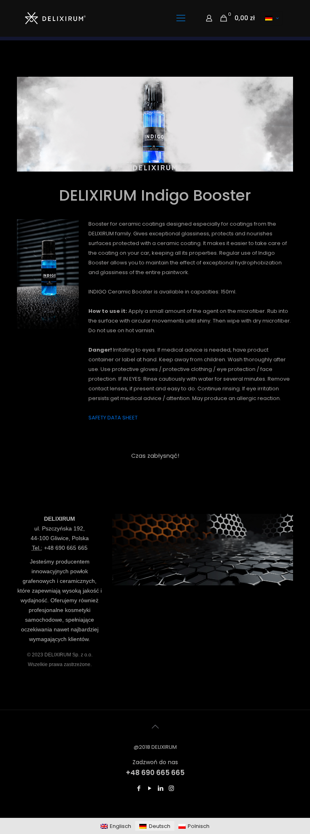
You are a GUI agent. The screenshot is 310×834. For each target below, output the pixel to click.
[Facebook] (138, 788)
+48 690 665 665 (66, 548)
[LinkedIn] (160, 788)
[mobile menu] (181, 18)
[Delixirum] (55, 18)
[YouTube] (149, 788)
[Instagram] (171, 788)
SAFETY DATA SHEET (113, 417)
